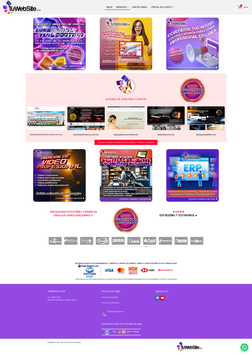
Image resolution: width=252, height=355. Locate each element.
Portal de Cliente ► (115, 311)
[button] (153, 246)
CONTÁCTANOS (139, 7)
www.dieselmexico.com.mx (86, 134)
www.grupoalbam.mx (206, 134)
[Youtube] (162, 298)
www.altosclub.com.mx (53, 252)
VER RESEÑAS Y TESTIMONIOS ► (178, 215)
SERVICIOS (121, 7)
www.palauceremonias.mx (126, 134)
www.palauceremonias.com (54, 248)
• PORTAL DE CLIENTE (160, 7)
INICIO (109, 7)
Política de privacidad (109, 297)
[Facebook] (157, 298)
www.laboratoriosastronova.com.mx (46, 134)
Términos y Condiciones (110, 303)
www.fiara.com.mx (166, 134)
